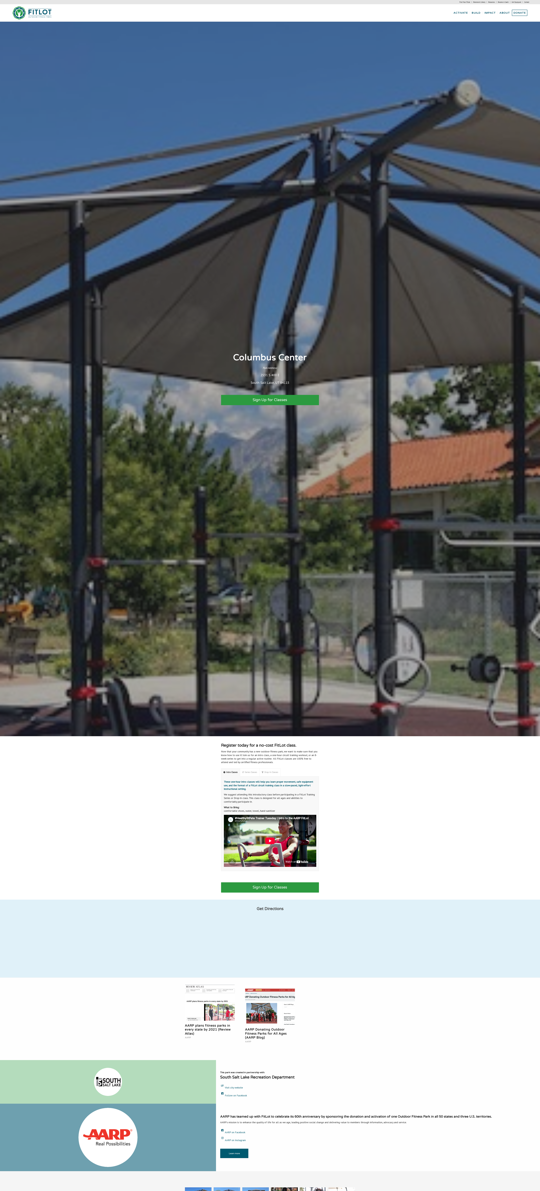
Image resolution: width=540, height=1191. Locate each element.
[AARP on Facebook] (222, 1130)
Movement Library (479, 2)
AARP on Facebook (235, 1132)
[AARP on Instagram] (222, 1138)
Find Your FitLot (464, 2)
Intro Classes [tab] (232, 772)
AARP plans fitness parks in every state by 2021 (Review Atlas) (208, 1029)
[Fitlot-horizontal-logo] (32, 13)
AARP (188, 1037)
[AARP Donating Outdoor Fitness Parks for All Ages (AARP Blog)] (270, 1005)
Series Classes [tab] (251, 772)
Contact (526, 2)
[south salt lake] (108, 1082)
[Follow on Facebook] (222, 1093)
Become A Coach (503, 2)
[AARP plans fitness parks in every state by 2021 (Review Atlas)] (210, 1003)
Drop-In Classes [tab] (271, 772)
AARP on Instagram (235, 1140)
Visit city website (234, 1087)
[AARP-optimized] (108, 1137)
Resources (491, 2)
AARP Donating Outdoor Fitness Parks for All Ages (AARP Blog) (266, 1033)
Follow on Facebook (236, 1095)
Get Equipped (516, 2)
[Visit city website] (222, 1085)
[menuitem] (465, 2)
